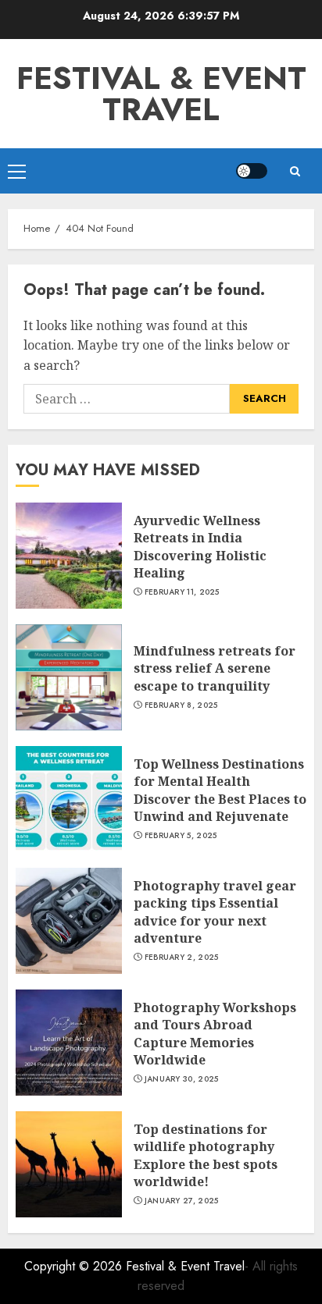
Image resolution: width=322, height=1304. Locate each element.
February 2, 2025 (182, 957)
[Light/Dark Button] (251, 171)
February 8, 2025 (181, 705)
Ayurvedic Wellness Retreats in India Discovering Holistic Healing (200, 546)
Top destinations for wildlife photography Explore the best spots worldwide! (205, 1155)
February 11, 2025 (182, 592)
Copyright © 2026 (75, 1266)
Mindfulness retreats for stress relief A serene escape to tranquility (214, 668)
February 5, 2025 (181, 835)
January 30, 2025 (182, 1079)
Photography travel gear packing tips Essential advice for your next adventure (215, 912)
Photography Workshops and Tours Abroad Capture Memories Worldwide (215, 1033)
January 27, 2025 (182, 1201)
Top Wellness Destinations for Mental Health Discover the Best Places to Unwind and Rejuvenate (220, 790)
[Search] (294, 171)
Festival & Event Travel (161, 93)
